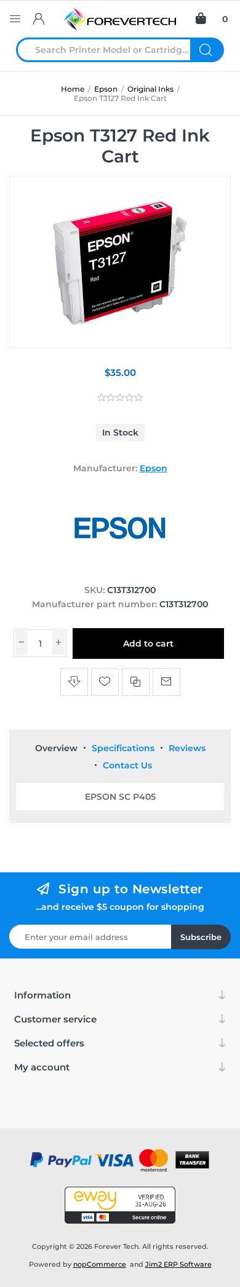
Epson (153, 468)
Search (207, 50)
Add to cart (148, 643)
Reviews (187, 748)
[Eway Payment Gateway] (120, 1205)
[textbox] (111, 50)
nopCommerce (99, 1264)
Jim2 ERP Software (178, 1264)
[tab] (56, 748)
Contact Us (127, 765)
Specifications (123, 748)
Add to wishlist (105, 682)
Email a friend (166, 682)
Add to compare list (136, 682)
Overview (56, 748)
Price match (74, 682)
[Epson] (120, 566)
